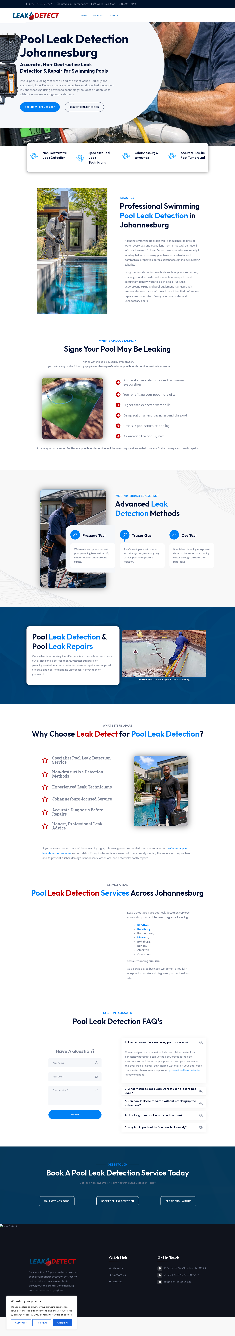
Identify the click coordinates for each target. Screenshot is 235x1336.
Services (98, 15)
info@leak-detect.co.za (74, 4)
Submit (75, 1114)
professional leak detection (185, 1070)
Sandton (143, 925)
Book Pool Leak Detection (117, 1201)
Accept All (62, 1322)
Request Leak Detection (84, 107)
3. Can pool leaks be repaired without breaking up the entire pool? (160, 1103)
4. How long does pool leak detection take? (153, 1115)
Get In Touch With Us (178, 1201)
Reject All (42, 1322)
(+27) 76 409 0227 (40, 4)
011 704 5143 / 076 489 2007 (181, 1275)
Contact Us (119, 1275)
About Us (117, 1268)
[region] (41, 1313)
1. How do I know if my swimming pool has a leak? (156, 1042)
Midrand (142, 937)
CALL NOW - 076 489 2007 (40, 107)
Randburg (143, 929)
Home (84, 15)
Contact (115, 15)
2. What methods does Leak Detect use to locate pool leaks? (161, 1091)
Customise (21, 1322)
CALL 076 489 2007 (57, 1201)
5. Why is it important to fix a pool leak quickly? (156, 1127)
